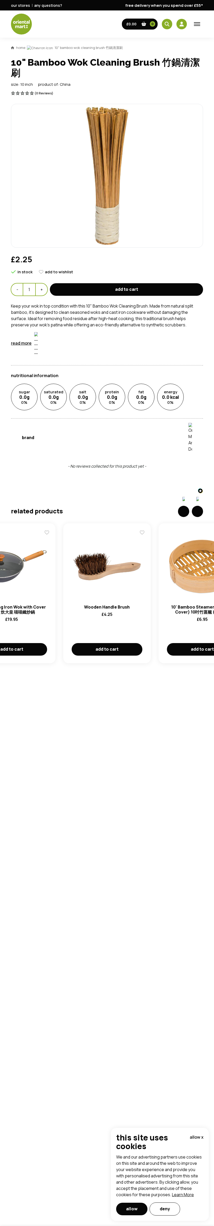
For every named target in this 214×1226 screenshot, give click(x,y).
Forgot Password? (172, 412)
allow (132, 1209)
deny (165, 1209)
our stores (20, 5)
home (20, 47)
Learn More (183, 1194)
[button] (140, 24)
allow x (197, 1137)
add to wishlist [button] (59, 272)
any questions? (48, 5)
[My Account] (181, 24)
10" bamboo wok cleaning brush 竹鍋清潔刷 (89, 47)
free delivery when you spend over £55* (164, 5)
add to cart (126, 289)
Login (172, 392)
